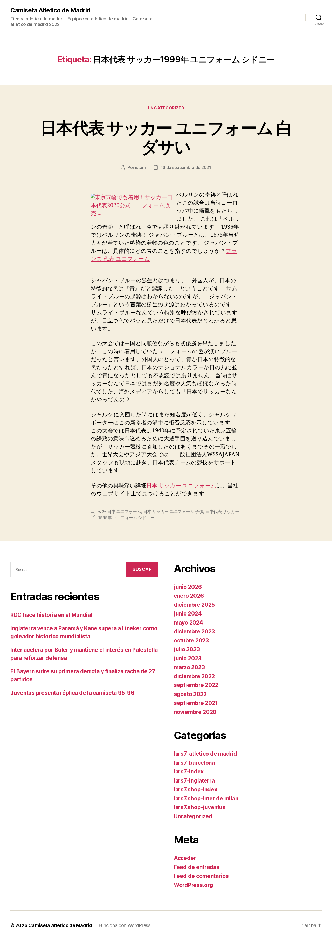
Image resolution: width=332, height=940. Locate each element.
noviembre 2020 (195, 712)
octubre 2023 (191, 640)
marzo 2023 (189, 667)
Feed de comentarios (201, 876)
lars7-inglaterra (194, 780)
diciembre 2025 (194, 605)
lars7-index (189, 771)
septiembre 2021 (196, 703)
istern (140, 167)
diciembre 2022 (194, 676)
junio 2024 (188, 613)
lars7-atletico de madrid (205, 753)
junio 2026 (188, 587)
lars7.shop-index (195, 789)
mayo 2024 (188, 622)
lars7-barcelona (194, 763)
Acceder (185, 858)
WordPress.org (193, 885)
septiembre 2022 (196, 685)
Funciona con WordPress (124, 925)
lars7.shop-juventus (200, 807)
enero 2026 (189, 595)
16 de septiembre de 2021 (186, 167)
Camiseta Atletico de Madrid (50, 10)
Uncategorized (166, 108)
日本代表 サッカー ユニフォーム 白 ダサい (166, 137)
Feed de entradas (196, 867)
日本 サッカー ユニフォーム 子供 (173, 511)
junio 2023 (187, 658)
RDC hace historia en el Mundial (51, 615)
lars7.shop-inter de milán (206, 798)
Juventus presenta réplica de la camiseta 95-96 (72, 693)
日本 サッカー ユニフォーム (181, 485)
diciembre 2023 (194, 631)
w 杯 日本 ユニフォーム (119, 511)
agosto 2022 (190, 694)
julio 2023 (187, 649)
